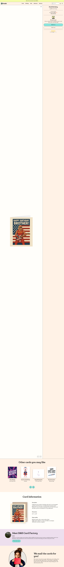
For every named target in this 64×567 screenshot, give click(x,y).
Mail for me (53, 24)
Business (40, 3)
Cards (23, 3)
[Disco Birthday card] (12, 472)
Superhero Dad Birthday (25, 479)
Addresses (35, 3)
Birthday (27, 3)
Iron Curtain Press (38, 481)
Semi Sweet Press (12, 481)
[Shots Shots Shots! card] (51, 472)
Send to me (53, 27)
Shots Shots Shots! (51, 479)
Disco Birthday (12, 479)
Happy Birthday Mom (38, 479)
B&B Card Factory (54, 8)
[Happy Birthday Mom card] (38, 473)
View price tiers (53, 13)
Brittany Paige (51, 481)
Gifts (31, 3)
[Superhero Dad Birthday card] (25, 472)
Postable (25, 481)
